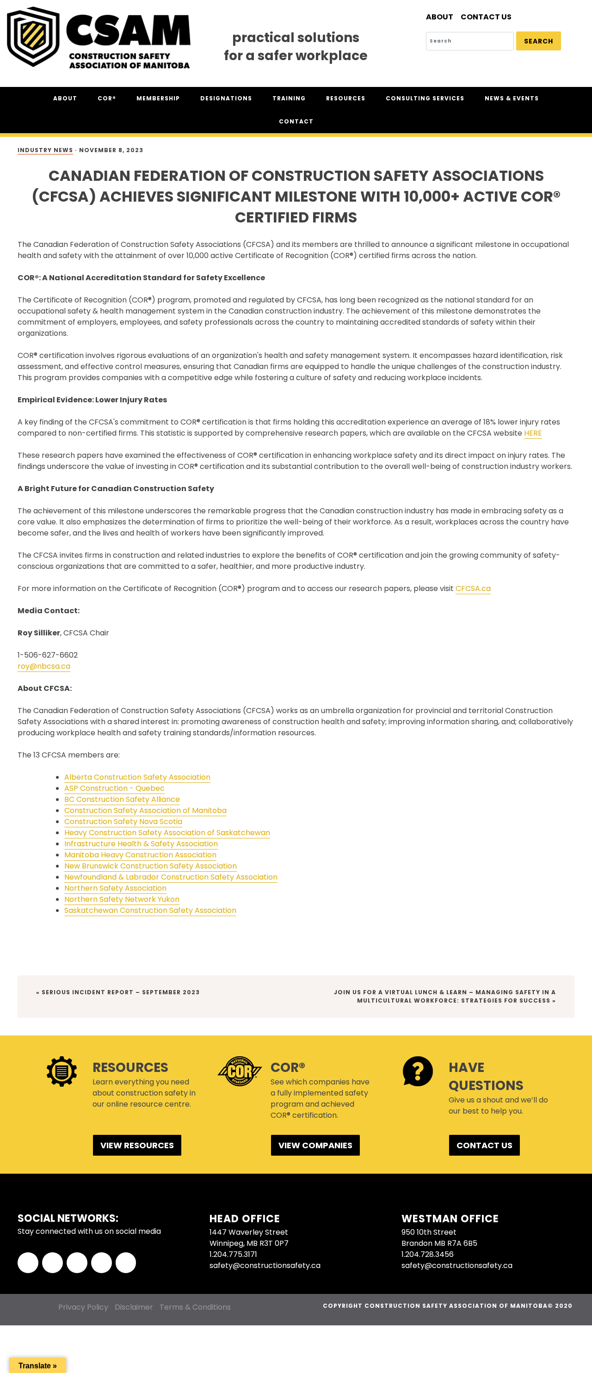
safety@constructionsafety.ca (265, 1265)
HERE (533, 433)
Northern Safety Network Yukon (121, 899)
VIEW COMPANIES (315, 1145)
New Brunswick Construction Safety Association (150, 866)
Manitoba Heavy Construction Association (140, 855)
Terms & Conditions (195, 1307)
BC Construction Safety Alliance (122, 799)
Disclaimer (134, 1307)
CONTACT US (484, 1145)
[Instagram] (101, 1262)
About (439, 17)
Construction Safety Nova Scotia (123, 821)
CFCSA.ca (473, 588)
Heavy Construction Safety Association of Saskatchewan (167, 832)
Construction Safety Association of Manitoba (145, 810)
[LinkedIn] (77, 1262)
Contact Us (486, 17)
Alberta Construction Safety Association (137, 777)
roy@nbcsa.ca (44, 666)
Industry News (45, 150)
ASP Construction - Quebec (114, 788)
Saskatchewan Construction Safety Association (150, 910)
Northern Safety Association (115, 888)
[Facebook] (28, 1262)
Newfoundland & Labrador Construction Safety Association (171, 877)
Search (538, 41)
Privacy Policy (83, 1307)
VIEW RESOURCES (137, 1145)
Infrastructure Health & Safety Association (141, 843)
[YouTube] (126, 1262)
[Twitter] (52, 1262)
